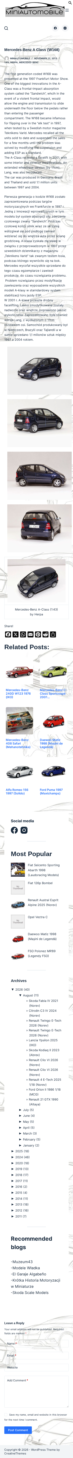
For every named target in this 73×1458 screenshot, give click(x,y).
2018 (21, 1175)
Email (11, 1355)
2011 (21, 1216)
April (29, 1127)
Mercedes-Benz (29, 62)
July (28, 1110)
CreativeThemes (15, 1453)
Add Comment (17, 1380)
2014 (21, 1198)
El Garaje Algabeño (29, 1274)
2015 (21, 1193)
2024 (22, 1157)
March (30, 1133)
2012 (22, 1210)
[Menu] (67, 10)
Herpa (14, 62)
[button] (70, 3)
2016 (21, 1187)
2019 (22, 1169)
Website (12, 1367)
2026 (22, 989)
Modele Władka (26, 1268)
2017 (21, 1181)
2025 (22, 1151)
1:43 (6, 62)
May (28, 1121)
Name (12, 1343)
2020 (22, 1163)
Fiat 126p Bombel (40, 883)
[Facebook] (55, 28)
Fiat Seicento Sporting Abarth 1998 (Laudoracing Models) (44, 870)
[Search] (6, 28)
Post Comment (18, 1430)
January (31, 1145)
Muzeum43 (23, 1262)
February (31, 1139)
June (29, 1116)
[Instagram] (65, 28)
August (31, 995)
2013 (22, 1204)
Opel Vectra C (38, 917)
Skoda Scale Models (30, 1292)
